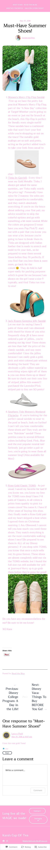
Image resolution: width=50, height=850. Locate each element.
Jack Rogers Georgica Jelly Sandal (26, 321)
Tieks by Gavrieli (17, 178)
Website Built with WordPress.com (34, 841)
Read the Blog (18, 674)
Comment (37, 790)
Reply (7, 753)
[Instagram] (7, 841)
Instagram (38, 820)
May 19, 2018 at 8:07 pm (22, 737)
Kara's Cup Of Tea (15, 835)
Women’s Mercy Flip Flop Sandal (26, 97)
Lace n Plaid (17, 734)
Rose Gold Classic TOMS (22, 485)
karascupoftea (28, 38)
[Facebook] (3, 841)
